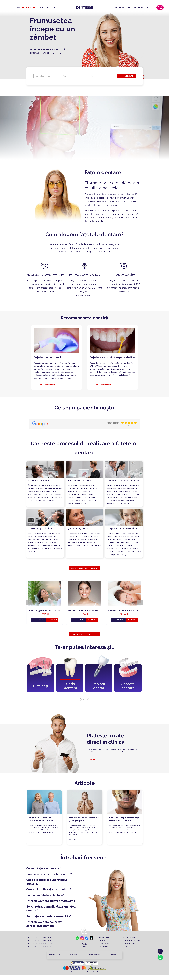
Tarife (84, 944)
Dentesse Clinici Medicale (94, 972)
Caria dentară (103, 946)
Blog (84, 946)
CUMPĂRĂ (39, 620)
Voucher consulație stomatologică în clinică (129, 610)
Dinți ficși (102, 940)
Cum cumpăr (74, 955)
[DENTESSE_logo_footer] (84, 7)
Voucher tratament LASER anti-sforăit (87, 610)
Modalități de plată (55, 955)
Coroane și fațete (104, 943)
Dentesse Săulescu (32, 940)
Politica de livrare (94, 955)
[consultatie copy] (124, 582)
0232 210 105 (47, 940)
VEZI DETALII (52, 620)
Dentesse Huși (31, 946)
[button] (29, 602)
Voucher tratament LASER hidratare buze (49, 610)
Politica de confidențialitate (132, 940)
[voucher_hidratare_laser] (44, 582)
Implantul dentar (104, 937)
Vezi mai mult (32, 836)
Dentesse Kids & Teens (34, 943)
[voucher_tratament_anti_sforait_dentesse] (84, 582)
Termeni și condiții (129, 937)
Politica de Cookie (129, 943)
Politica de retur (114, 955)
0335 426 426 (48, 946)
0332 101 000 (47, 943)
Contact (126, 946)
